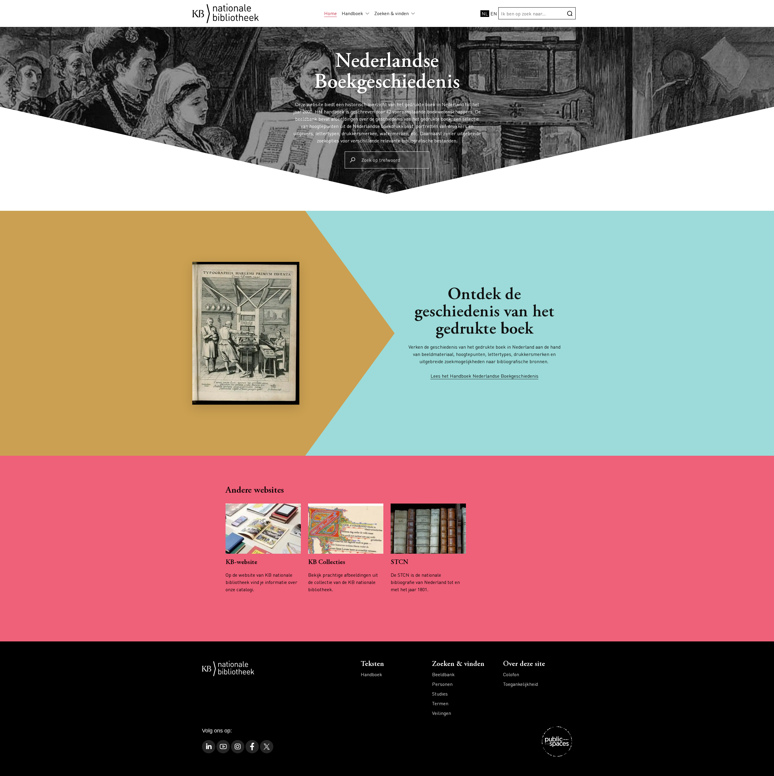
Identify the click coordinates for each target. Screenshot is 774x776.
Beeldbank (443, 674)
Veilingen (441, 713)
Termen (440, 703)
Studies (440, 693)
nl (485, 13)
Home (330, 13)
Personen (442, 684)
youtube (223, 746)
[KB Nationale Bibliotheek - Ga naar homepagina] (225, 12)
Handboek (352, 13)
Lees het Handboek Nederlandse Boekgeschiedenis (484, 376)
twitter (266, 746)
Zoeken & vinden (391, 13)
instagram (237, 746)
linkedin (208, 746)
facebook (252, 746)
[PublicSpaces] (557, 741)
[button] (366, 13)
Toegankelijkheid (520, 684)
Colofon (511, 674)
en (493, 13)
